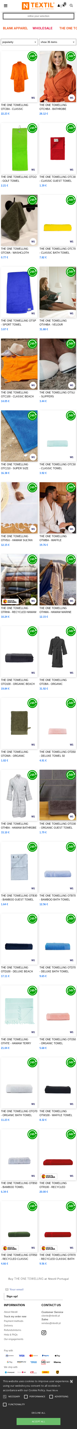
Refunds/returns (12, 1330)
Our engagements (13, 1339)
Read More (52, 1390)
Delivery (8, 1325)
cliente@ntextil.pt (50, 1315)
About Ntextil (11, 1312)
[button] (59, 5)
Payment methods (13, 1321)
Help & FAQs (11, 1334)
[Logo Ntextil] (38, 5)
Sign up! (12, 1296)
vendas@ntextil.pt (51, 1323)
